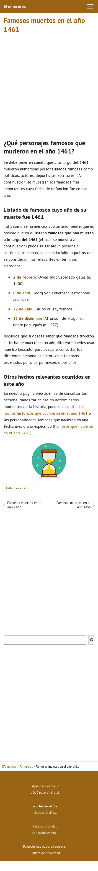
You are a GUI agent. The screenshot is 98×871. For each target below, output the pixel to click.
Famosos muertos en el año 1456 (74, 505)
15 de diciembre (27, 318)
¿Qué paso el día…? (45, 786)
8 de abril (21, 293)
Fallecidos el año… (18, 488)
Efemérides (15, 6)
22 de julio (22, 309)
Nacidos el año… (45, 813)
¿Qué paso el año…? (45, 792)
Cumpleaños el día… (45, 806)
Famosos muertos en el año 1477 (24, 505)
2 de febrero (24, 277)
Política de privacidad (45, 853)
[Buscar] (91, 640)
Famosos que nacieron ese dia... (45, 846)
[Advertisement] (49, 84)
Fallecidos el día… (45, 826)
